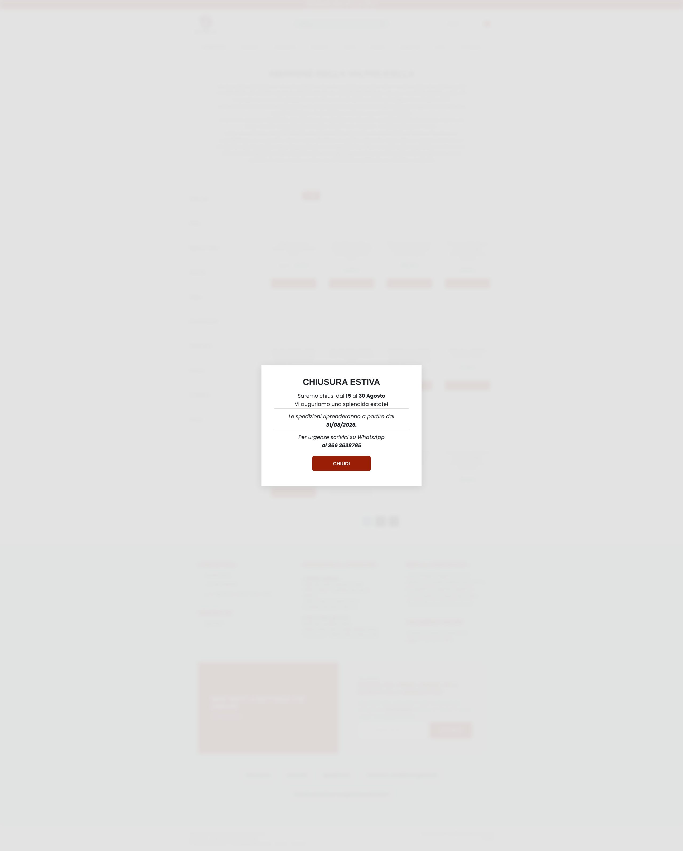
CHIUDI (341, 463)
